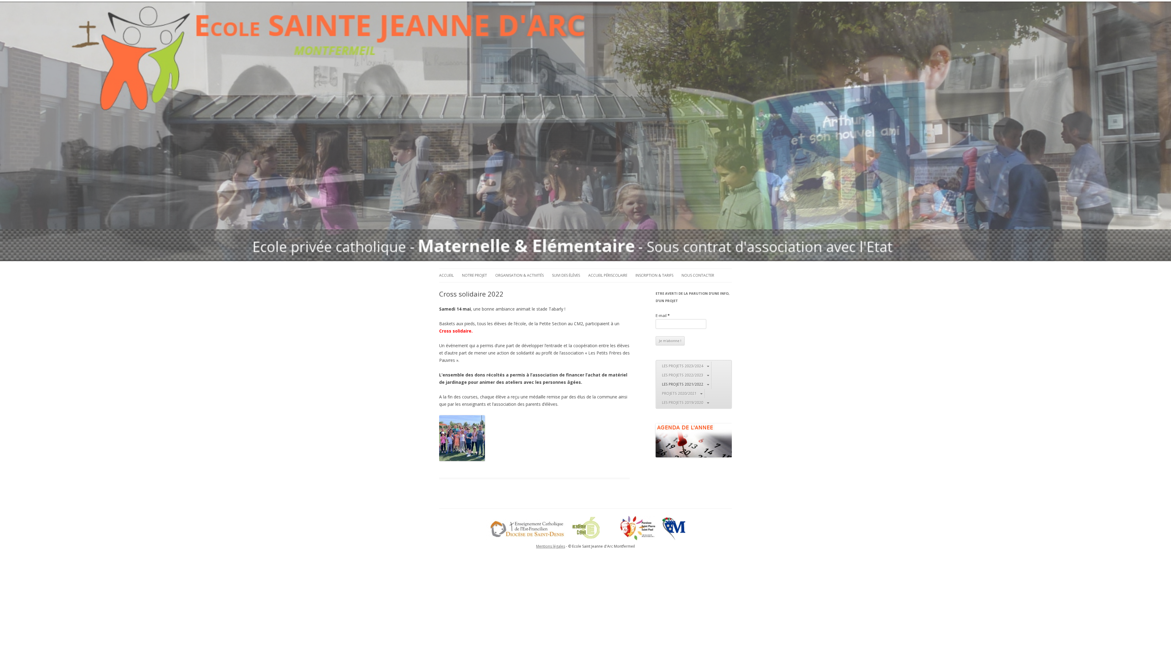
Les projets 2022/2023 (682, 375)
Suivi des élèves (566, 275)
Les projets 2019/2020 (682, 402)
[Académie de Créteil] (593, 539)
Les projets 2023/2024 (682, 366)
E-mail (663, 315)
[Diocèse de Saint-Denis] (526, 539)
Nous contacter (698, 275)
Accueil (446, 275)
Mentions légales (550, 546)
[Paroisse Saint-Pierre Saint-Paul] (640, 539)
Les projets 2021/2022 (682, 384)
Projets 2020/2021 (679, 393)
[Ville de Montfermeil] (673, 539)
